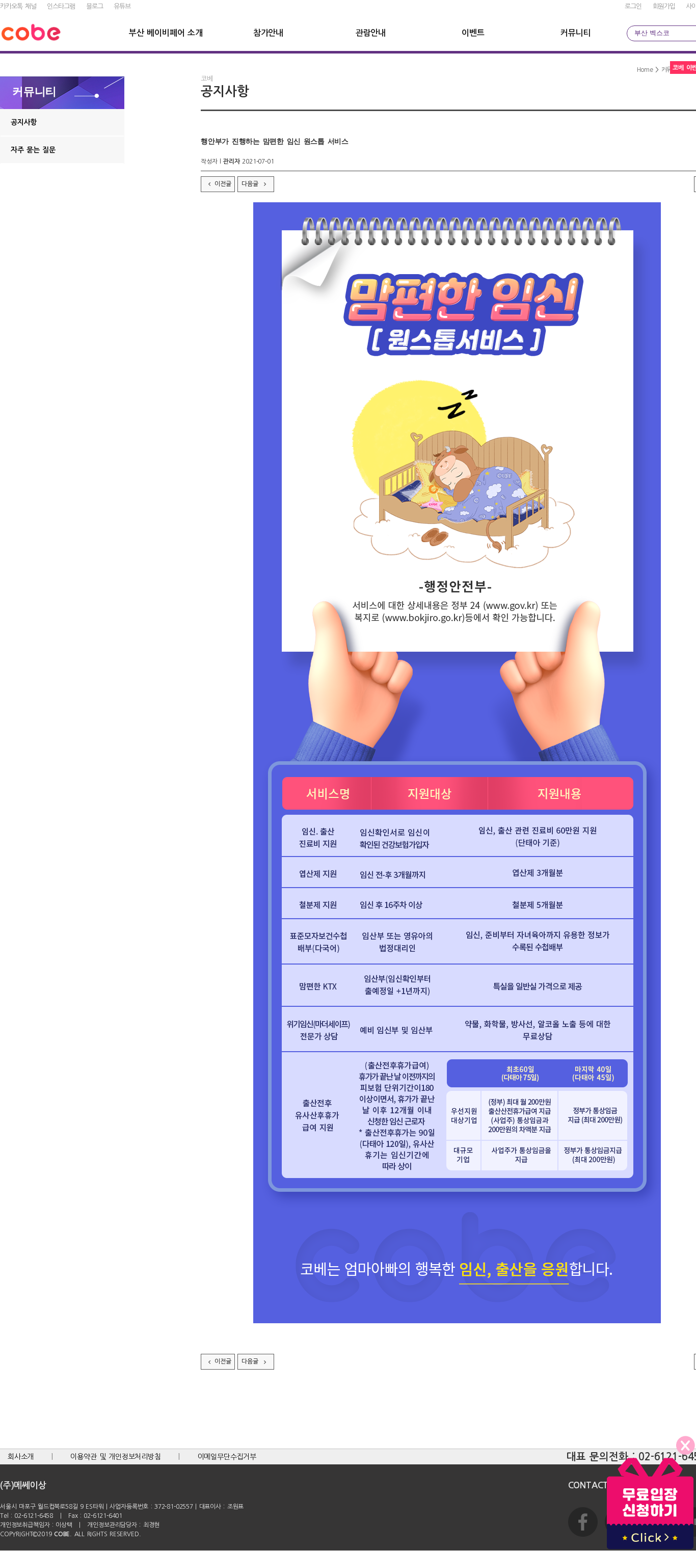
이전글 (223, 184)
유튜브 (122, 6)
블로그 (94, 6)
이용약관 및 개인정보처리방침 (115, 1456)
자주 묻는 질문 (33, 149)
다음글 (251, 184)
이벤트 (473, 33)
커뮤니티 (575, 33)
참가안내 (268, 33)
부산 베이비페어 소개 (165, 33)
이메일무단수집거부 (227, 1456)
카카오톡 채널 (18, 6)
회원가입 (664, 6)
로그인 (633, 6)
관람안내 (371, 33)
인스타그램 (61, 6)
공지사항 (24, 122)
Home (645, 70)
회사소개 (21, 1456)
